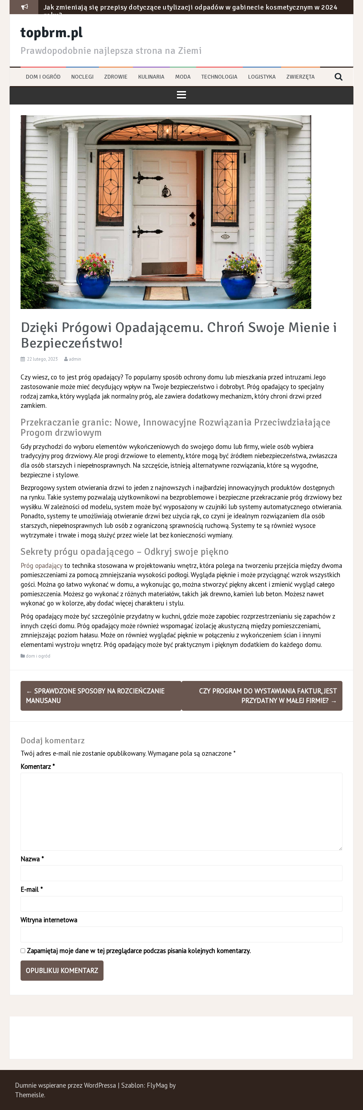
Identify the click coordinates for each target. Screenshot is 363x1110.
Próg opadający (41, 565)
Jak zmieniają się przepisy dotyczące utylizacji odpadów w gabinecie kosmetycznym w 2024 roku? (191, 11)
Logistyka (262, 76)
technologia (219, 76)
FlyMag (157, 1085)
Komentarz (38, 766)
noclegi (82, 76)
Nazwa (32, 859)
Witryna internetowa (49, 919)
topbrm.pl (52, 32)
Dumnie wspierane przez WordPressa (66, 1085)
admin (75, 359)
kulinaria (151, 76)
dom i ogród (43, 76)
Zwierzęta (300, 76)
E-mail (32, 889)
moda (183, 76)
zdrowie (116, 76)
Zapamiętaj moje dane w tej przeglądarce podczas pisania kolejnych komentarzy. (139, 950)
